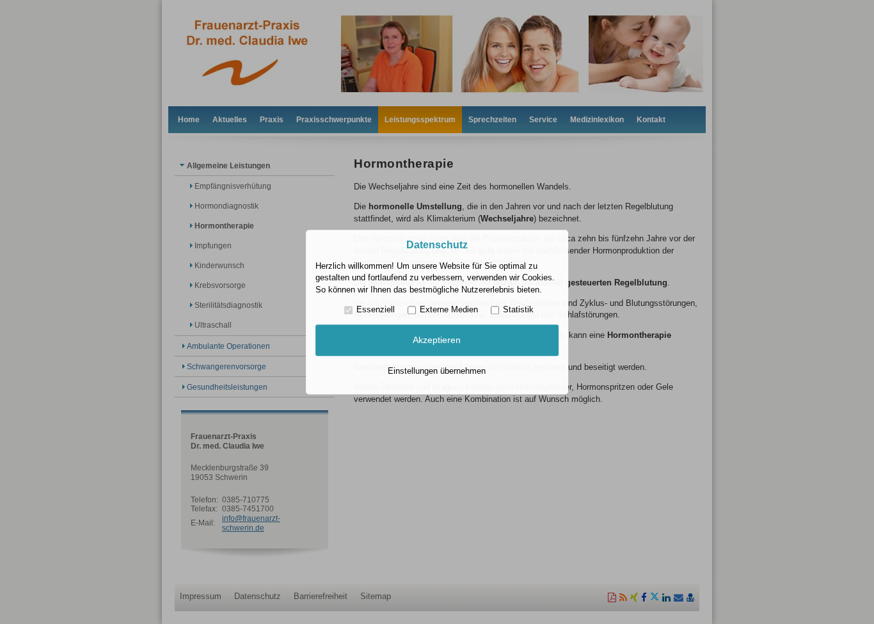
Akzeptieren (437, 340)
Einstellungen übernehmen (437, 371)
